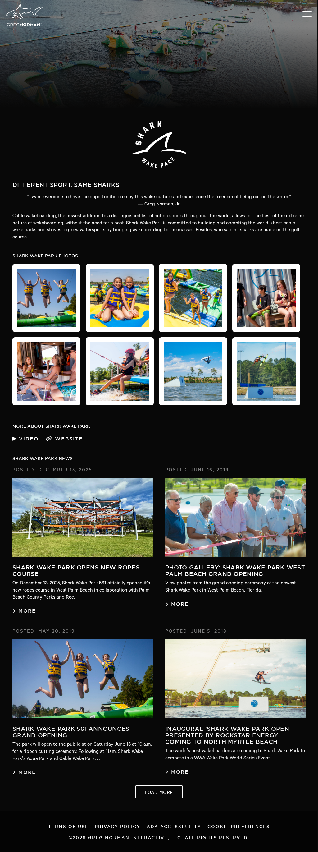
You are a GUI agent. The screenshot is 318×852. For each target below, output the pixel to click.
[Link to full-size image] (46, 298)
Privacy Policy (117, 825)
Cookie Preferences (238, 825)
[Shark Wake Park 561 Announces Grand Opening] (82, 678)
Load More (159, 791)
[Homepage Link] (24, 26)
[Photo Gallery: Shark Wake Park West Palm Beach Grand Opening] (235, 517)
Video (29, 437)
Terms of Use (68, 825)
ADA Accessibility (174, 825)
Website (69, 437)
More (27, 609)
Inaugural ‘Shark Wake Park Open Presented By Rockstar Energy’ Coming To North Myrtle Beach (227, 734)
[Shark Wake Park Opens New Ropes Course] (82, 517)
